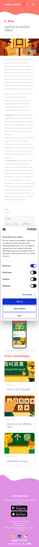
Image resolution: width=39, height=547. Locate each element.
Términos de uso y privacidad (19, 521)
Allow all (19, 301)
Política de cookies (19, 523)
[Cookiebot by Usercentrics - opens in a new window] (28, 229)
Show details (27, 295)
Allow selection (19, 309)
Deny (19, 316)
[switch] (33, 272)
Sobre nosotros (19, 526)
